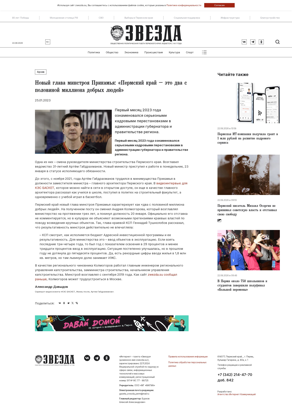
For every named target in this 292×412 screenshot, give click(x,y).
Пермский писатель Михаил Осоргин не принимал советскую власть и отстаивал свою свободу (247, 210)
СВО (101, 17)
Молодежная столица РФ (64, 17)
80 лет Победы (20, 17)
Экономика (131, 52)
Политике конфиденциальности (183, 5)
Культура (174, 52)
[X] (72, 303)
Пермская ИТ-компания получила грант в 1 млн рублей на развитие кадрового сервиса (247, 138)
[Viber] (77, 303)
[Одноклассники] (64, 303)
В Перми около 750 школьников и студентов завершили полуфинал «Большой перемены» (242, 285)
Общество (112, 52)
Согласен (219, 5)
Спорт (190, 52)
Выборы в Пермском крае (138, 17)
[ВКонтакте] (60, 303)
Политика (94, 52)
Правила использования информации (188, 356)
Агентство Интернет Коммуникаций (236, 394)
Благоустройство (270, 17)
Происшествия (153, 52)
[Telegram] (68, 303)
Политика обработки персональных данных (187, 364)
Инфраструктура (230, 17)
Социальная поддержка (187, 17)
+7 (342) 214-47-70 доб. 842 (234, 377)
